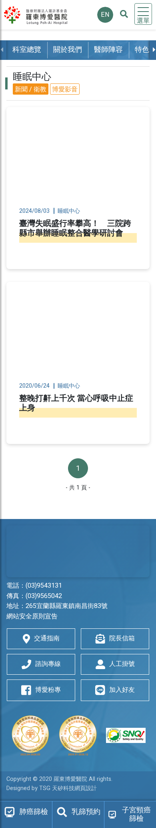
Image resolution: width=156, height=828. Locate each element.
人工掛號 (122, 664)
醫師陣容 (108, 49)
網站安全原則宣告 (32, 616)
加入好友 (122, 690)
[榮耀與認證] (78, 735)
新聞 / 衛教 (30, 89)
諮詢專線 (48, 664)
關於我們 (67, 49)
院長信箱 (122, 638)
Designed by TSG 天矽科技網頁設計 (51, 788)
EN (105, 15)
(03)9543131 (44, 585)
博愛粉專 (48, 690)
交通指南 (47, 638)
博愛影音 (65, 89)
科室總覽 (26, 49)
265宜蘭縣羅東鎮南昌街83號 (67, 606)
